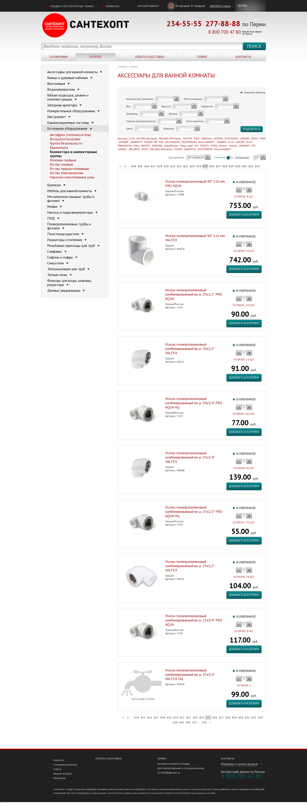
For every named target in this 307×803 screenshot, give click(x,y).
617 (153, 166)
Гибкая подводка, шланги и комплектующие (68, 97)
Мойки (52, 206)
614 (133, 166)
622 (185, 166)
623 (192, 166)
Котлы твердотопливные (69, 168)
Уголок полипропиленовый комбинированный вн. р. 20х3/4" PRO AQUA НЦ (193, 402)
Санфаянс (55, 251)
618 (159, 166)
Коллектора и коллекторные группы (73, 153)
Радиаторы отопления (65, 239)
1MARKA (222, 142)
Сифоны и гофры (60, 257)
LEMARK (244, 138)
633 (257, 166)
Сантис (233, 145)
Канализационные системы (68, 122)
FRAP (263, 138)
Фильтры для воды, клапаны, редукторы (69, 282)
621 (179, 166)
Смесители (56, 263)
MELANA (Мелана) (170, 138)
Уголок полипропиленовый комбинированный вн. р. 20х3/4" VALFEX (190, 457)
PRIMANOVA (125, 145)
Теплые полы (57, 274)
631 (244, 166)
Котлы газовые (61, 164)
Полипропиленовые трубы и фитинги (69, 226)
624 (198, 166)
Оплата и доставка (149, 57)
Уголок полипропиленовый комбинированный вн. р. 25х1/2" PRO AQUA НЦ (193, 511)
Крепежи (54, 185)
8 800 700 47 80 (224, 32)
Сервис (202, 57)
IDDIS (254, 138)
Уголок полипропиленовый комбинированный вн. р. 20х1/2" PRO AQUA (193, 294)
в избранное (246, 182)
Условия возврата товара (173, 763)
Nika (136, 145)
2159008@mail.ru (168, 772)
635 (181, 722)
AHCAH (240, 142)
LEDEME (218, 138)
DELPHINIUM (172, 142)
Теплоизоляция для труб (66, 269)
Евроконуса (59, 147)
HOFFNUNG (231, 138)
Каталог (96, 57)
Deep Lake (186, 145)
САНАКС (122, 149)
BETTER (158, 142)
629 (231, 166)
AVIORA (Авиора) (146, 138)
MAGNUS (244, 145)
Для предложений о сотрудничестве (180, 768)
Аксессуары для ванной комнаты (72, 72)
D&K (197, 138)
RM (253, 145)
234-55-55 (184, 23)
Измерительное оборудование (71, 111)
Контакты (243, 57)
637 (194, 722)
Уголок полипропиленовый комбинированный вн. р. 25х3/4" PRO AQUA (193, 620)
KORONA (157, 145)
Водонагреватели (61, 89)
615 (140, 166)
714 (204, 722)
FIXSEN (148, 142)
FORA (214, 145)
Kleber (223, 145)
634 (175, 722)
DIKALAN (206, 138)
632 (251, 166)
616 (146, 166)
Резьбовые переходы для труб (71, 245)
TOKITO (204, 145)
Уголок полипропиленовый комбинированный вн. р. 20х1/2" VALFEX (190, 348)
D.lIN (132, 138)
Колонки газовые (63, 160)
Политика (59, 778)
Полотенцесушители (63, 234)
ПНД (51, 218)
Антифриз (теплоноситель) (70, 134)
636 (188, 722)
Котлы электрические (66, 173)
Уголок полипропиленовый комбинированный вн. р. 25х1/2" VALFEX (190, 565)
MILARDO (134, 149)
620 (172, 166)
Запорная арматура (62, 105)
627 (218, 166)
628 (224, 166)
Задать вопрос (62, 773)
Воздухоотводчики (65, 139)
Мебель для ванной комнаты (70, 191)
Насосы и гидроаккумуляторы (70, 212)
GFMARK (124, 142)
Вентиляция (56, 83)
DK (196, 145)
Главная (122, 66)
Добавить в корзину (244, 215)
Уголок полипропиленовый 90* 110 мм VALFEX (195, 237)
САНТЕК (187, 138)
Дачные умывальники (64, 290)
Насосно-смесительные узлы (72, 177)
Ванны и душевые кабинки (68, 77)
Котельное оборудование (67, 128)
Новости (58, 760)
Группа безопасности (66, 143)
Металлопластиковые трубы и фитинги (70, 198)
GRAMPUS (136, 142)
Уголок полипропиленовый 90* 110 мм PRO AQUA (195, 183)
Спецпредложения (65, 764)
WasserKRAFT (206, 142)
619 (166, 166)
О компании (58, 57)
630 (238, 166)
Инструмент (57, 116)
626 (211, 166)
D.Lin (231, 142)
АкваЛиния (171, 145)
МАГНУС (145, 145)
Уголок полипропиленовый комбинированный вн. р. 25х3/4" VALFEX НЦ (190, 674)
